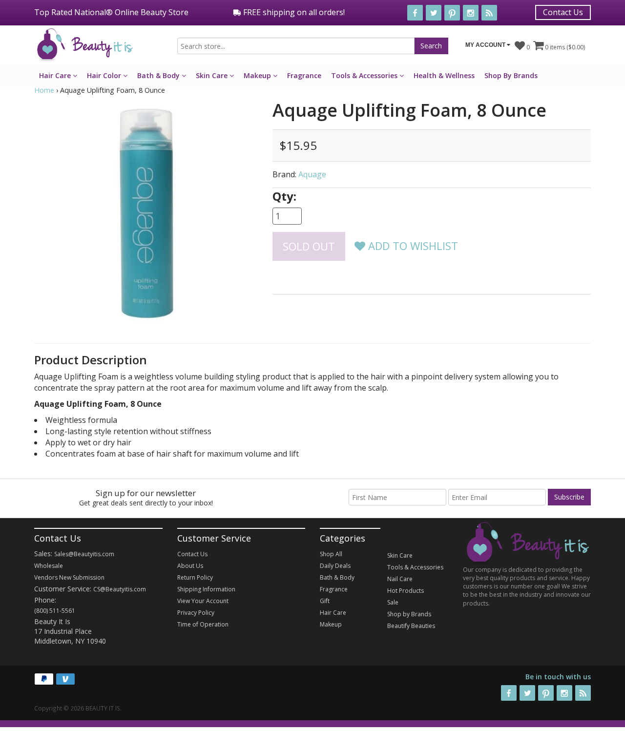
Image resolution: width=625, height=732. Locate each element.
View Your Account (203, 601)
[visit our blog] (489, 13)
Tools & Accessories (365, 75)
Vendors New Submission (69, 577)
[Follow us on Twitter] (433, 13)
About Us (190, 566)
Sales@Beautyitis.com (84, 554)
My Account (486, 45)
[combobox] (296, 46)
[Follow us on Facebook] (415, 13)
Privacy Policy (195, 612)
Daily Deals (335, 566)
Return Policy (195, 577)
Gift (325, 601)
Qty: (284, 196)
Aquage (312, 174)
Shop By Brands (511, 75)
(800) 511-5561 (54, 611)
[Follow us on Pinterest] (452, 13)
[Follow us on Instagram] (471, 13)
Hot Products (405, 590)
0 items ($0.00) (564, 47)
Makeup (258, 75)
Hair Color (105, 75)
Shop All (331, 554)
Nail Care (400, 579)
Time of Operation (203, 624)
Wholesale (48, 566)
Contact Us (563, 12)
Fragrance (304, 75)
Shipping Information (206, 589)
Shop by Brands (409, 614)
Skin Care (212, 75)
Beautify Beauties (411, 626)
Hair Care (56, 75)
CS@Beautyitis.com (119, 589)
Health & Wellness (444, 75)
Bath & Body (159, 75)
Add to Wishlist (411, 245)
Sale (392, 602)
